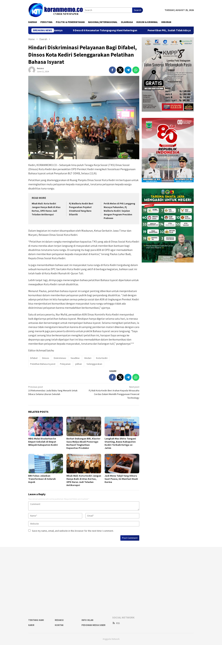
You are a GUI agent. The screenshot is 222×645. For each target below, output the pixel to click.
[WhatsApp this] (135, 69)
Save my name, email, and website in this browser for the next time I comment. (73, 530)
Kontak (59, 625)
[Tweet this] (120, 69)
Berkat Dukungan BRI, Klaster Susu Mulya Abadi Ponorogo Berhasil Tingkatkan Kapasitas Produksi (83, 443)
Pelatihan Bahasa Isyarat (42, 363)
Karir (31, 625)
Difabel (33, 358)
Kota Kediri (102, 358)
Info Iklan (87, 620)
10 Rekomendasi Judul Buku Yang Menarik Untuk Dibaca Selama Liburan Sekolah (53, 390)
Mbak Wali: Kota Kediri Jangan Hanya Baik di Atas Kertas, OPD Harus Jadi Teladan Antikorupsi (83, 480)
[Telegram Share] (128, 69)
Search (137, 10)
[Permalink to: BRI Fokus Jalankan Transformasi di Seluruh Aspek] (45, 463)
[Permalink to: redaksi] (31, 69)
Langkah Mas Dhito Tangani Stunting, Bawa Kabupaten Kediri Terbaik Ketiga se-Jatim (120, 443)
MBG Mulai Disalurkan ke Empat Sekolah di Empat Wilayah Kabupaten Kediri (43, 441)
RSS (118, 623)
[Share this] (112, 69)
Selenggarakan (94, 363)
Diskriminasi (60, 358)
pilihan (78, 363)
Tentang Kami (36, 620)
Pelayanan (65, 363)
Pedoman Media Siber (93, 625)
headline (75, 358)
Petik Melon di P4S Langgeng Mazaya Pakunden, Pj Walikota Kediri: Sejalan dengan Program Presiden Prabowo (119, 211)
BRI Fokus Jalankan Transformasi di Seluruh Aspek (42, 479)
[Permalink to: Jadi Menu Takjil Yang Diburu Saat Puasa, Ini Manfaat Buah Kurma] (122, 463)
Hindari (87, 358)
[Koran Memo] (55, 9)
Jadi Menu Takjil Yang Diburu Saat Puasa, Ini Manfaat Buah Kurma (121, 479)
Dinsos (45, 358)
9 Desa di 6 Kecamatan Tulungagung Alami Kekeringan (86, 30)
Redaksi (59, 620)
